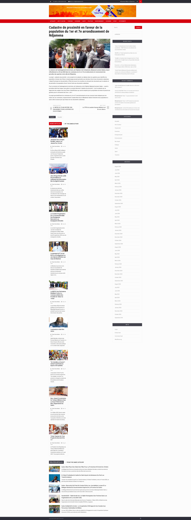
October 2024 (118, 240)
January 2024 (118, 267)
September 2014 (119, 317)
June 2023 (117, 290)
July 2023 (117, 287)
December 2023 (118, 270)
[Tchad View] (95, 11)
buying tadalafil (118, 90)
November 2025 (118, 196)
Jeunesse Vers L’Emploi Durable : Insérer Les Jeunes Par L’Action (57, 141)
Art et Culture (61, 21)
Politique (90, 21)
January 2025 (118, 230)
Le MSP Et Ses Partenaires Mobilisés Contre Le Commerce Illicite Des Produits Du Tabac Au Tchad (58, 295)
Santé (84, 21)
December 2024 (118, 233)
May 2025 (117, 217)
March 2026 (117, 183)
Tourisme (70, 21)
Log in (116, 329)
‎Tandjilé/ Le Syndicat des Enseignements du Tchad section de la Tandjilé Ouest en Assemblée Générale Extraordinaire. (127, 60)
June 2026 (117, 173)
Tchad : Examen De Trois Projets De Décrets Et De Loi (58, 437)
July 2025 (117, 210)
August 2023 (118, 284)
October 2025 (118, 200)
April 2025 (117, 220)
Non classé (117, 141)
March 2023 (117, 301)
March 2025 (117, 223)
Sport (115, 21)
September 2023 (119, 280)
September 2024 (119, 243)
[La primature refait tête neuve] (58, 322)
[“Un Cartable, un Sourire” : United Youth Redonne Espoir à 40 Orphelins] (58, 355)
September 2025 (119, 203)
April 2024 (117, 257)
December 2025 (118, 193)
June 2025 (117, 213)
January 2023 (118, 307)
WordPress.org (118, 339)
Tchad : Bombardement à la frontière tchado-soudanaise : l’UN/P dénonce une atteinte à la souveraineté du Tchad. (125, 47)
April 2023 (117, 297)
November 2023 (118, 274)
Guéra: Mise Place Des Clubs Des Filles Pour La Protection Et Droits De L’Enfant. (84, 467)
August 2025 (118, 206)
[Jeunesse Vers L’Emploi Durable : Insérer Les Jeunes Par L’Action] (58, 132)
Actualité (52, 21)
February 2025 (118, 227)
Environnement (99, 21)
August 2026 (118, 166)
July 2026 (117, 169)
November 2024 (118, 237)
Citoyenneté (122, 21)
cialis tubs (117, 85)
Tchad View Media (56, 146)
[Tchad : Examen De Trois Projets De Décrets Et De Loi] (58, 429)
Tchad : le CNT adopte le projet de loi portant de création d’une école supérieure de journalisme (127, 102)
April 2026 (117, 180)
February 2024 (118, 264)
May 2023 (117, 294)
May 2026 (117, 176)
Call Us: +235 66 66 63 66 (60, 1)
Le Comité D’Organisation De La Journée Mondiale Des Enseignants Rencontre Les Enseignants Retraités (58, 217)
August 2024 (118, 247)
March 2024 (117, 260)
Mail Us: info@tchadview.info (76, 1)
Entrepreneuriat (118, 134)
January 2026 (118, 190)
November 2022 (118, 311)
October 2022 (118, 314)
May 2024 (117, 253)
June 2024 (117, 250)
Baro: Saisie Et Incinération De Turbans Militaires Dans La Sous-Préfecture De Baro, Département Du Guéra (58, 402)
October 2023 (118, 277)
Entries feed (118, 332)
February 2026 (118, 186)
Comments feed (119, 336)
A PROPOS (117, 34)
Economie (77, 21)
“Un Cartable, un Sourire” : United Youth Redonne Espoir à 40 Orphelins (58, 363)
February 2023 (118, 304)
